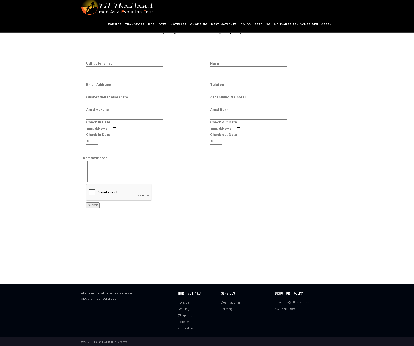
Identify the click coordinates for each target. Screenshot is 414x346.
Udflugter (157, 24)
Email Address (98, 85)
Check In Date (98, 122)
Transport (135, 24)
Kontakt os (186, 328)
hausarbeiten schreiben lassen (303, 24)
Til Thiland (96, 342)
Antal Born (219, 110)
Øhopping (199, 24)
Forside (115, 24)
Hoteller (178, 24)
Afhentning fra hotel (228, 97)
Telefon (217, 85)
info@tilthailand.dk (297, 302)
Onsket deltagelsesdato (107, 97)
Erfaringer (228, 309)
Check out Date (223, 122)
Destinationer (224, 24)
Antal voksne (97, 110)
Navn (214, 63)
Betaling (262, 24)
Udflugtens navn (100, 63)
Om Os (245, 24)
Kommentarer (95, 158)
